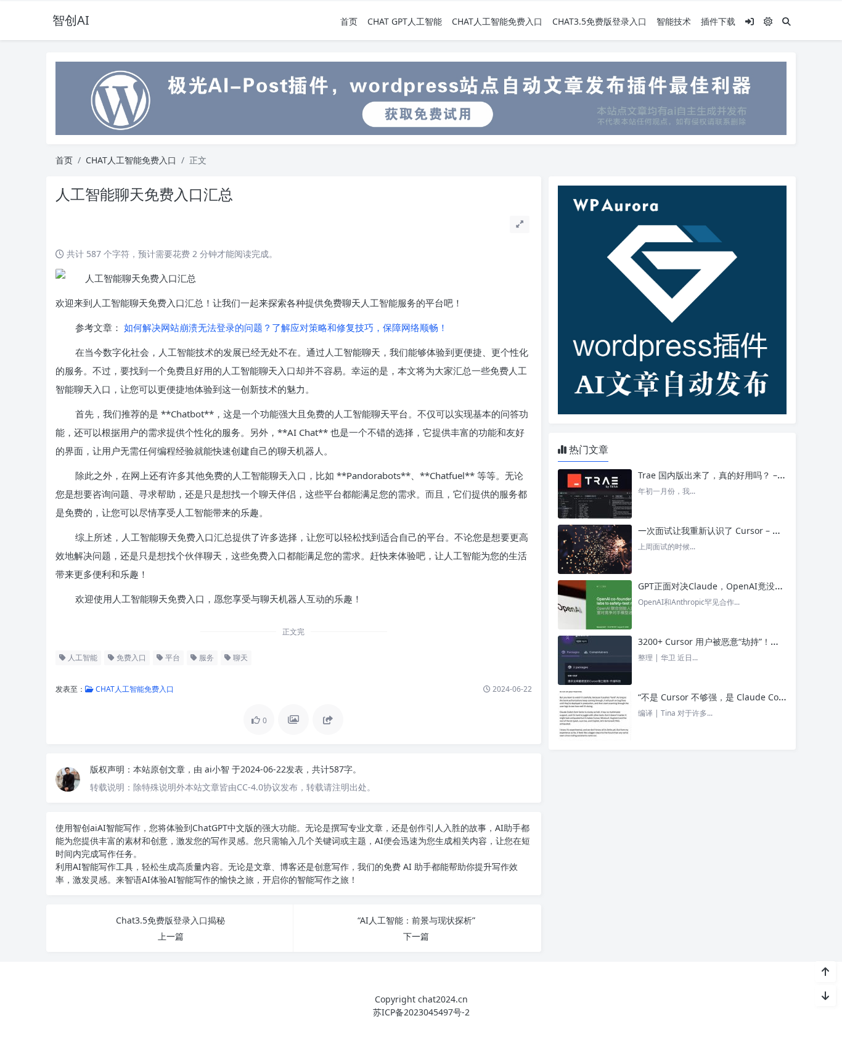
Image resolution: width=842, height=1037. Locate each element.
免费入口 (130, 657)
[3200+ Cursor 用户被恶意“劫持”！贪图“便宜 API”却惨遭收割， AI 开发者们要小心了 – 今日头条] (595, 660)
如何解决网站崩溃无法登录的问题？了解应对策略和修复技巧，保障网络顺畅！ (284, 327)
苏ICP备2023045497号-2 (421, 1012)
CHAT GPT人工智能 (404, 21)
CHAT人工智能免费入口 (497, 21)
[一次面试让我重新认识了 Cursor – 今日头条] (595, 549)
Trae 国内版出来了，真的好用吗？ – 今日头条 (726, 475)
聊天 (239, 657)
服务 (205, 657)
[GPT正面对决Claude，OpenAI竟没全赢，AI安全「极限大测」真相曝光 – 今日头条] (595, 604)
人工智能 (81, 657)
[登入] (749, 21)
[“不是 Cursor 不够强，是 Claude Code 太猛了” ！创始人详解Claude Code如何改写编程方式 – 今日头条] (595, 715)
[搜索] (786, 21)
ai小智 (218, 769)
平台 (171, 657)
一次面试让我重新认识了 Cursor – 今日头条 (722, 530)
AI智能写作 (119, 828)
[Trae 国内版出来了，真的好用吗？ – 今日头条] (595, 493)
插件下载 (718, 21)
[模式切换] (768, 21)
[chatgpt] (421, 97)
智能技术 (673, 21)
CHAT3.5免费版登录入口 (599, 21)
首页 (349, 21)
